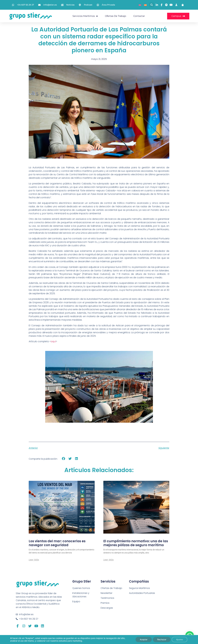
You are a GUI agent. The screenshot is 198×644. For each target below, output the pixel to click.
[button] (151, 5)
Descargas (107, 608)
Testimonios (107, 598)
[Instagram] (23, 626)
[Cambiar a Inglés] (140, 5)
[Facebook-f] (17, 626)
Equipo (76, 601)
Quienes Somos (81, 588)
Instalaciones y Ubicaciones (80, 594)
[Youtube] (36, 626)
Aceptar (143, 639)
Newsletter (106, 593)
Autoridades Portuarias (142, 593)
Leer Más (34, 560)
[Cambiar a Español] (145, 5)
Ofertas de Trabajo (115, 16)
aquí (53, 341)
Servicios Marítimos (83, 16)
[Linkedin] (42, 626)
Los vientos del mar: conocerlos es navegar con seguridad (57, 543)
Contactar (139, 16)
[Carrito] (182, 5)
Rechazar (161, 639)
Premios (105, 603)
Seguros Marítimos (139, 588)
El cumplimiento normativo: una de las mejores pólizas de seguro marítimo (135, 543)
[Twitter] (30, 626)
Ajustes (179, 639)
